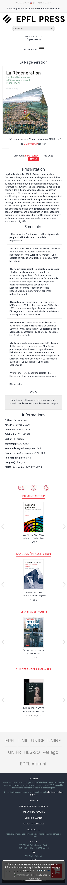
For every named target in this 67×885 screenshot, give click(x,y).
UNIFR (14, 752)
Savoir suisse (31, 155)
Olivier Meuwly (31, 144)
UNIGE (38, 740)
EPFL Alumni (33, 764)
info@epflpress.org (33, 39)
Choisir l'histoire (33, 593)
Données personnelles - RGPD (33, 806)
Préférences (23, 875)
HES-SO (32, 752)
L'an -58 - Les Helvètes (33, 708)
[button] (25, 100)
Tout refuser (33, 878)
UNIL (23, 740)
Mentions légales (33, 818)
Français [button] (45, 3)
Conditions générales (34, 812)
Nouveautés (33, 830)
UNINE (54, 740)
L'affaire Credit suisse (33, 650)
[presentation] (3, 525)
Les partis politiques (33, 535)
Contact (33, 801)
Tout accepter (43, 875)
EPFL (10, 740)
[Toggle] (41, 49)
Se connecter (30, 49)
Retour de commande (33, 824)
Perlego (50, 752)
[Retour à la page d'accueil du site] (33, 19)
